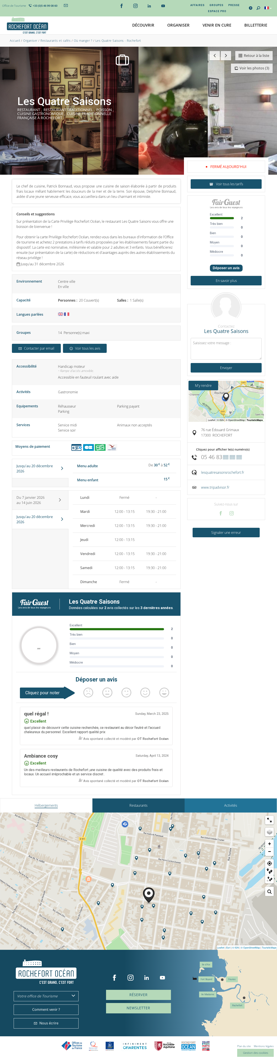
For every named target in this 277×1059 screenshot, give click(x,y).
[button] (143, 25)
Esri (228, 947)
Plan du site (244, 1046)
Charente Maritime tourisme (135, 1046)
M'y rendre (203, 385)
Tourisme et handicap (110, 1046)
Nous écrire (48, 1023)
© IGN (235, 947)
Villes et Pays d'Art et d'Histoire (205, 1046)
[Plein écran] (269, 820)
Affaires (197, 5)
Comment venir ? (46, 1009)
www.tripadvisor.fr (215, 487)
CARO (188, 1046)
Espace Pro (217, 11)
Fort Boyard (206, 979)
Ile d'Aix (206, 964)
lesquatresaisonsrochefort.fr (222, 472)
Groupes (216, 5)
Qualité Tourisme (93, 1046)
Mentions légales (264, 1046)
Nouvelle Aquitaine (165, 1046)
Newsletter (138, 1008)
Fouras (232, 979)
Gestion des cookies (255, 1053)
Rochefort (237, 1005)
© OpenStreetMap (250, 947)
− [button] (269, 851)
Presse (234, 5)
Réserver (138, 994)
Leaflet (220, 947)
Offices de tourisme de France (71, 1046)
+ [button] (269, 843)
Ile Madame (207, 994)
